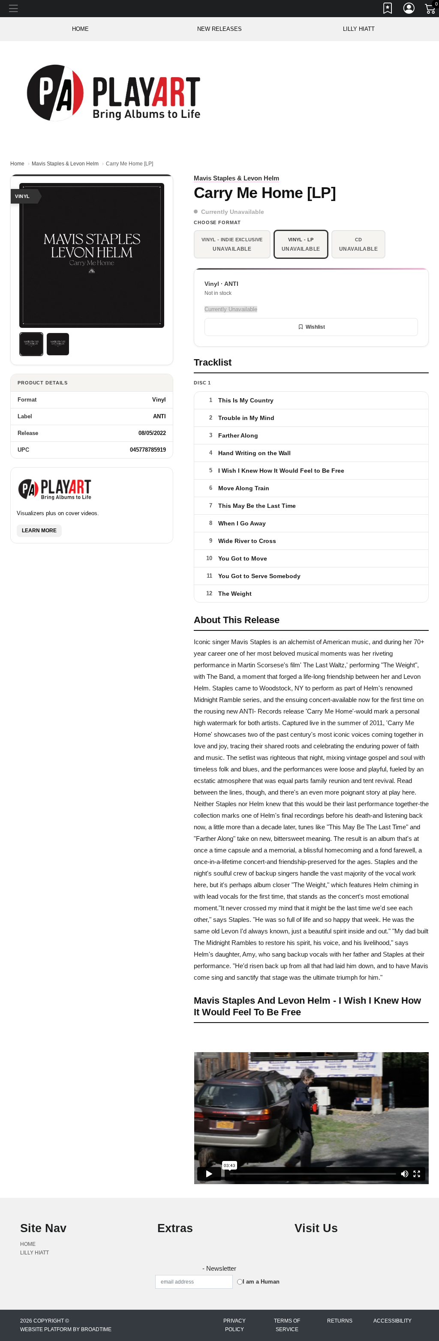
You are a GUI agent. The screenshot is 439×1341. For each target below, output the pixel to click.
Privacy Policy (234, 1325)
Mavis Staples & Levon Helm (65, 164)
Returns (339, 1321)
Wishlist (315, 327)
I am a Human (261, 1281)
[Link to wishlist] (388, 9)
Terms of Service (287, 1325)
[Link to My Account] (409, 9)
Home (17, 164)
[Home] (115, 92)
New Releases (219, 29)
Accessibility (392, 1321)
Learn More (39, 531)
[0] (431, 10)
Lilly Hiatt (359, 29)
